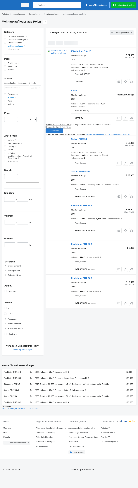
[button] (125, 81)
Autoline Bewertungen (45, 442)
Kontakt (6, 437)
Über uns (7, 428)
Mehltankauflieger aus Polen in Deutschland (20, 408)
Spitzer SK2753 (79, 139)
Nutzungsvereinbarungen (119, 134)
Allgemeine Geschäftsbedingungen (51, 428)
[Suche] (35, 5)
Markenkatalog (42, 446)
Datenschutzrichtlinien (95, 134)
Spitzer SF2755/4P (80, 171)
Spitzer (74, 91)
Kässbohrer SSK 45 (81, 51)
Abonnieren (54, 131)
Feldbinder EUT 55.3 (81, 205)
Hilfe (5, 432)
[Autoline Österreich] (10, 5)
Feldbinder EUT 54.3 (81, 244)
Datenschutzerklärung (45, 432)
